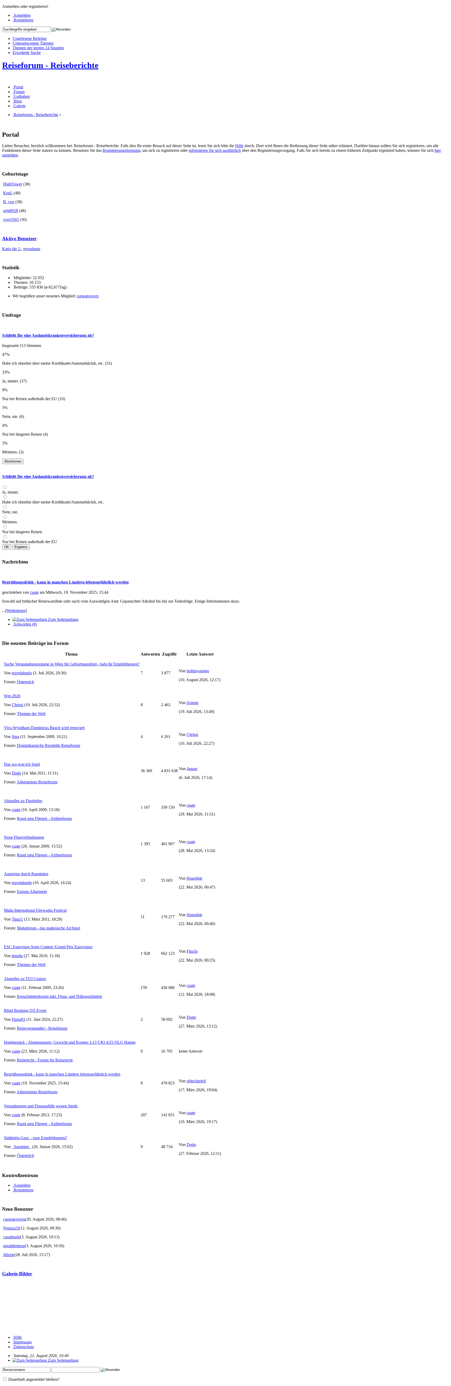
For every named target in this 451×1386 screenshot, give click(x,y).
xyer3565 (11, 219)
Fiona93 (18, 1019)
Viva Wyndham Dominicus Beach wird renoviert (44, 727)
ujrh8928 (10, 210)
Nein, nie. (10, 512)
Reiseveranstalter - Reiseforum (42, 1028)
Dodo (16, 773)
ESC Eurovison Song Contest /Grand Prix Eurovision (48, 947)
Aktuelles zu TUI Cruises (25, 978)
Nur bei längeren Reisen (22, 532)
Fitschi (192, 951)
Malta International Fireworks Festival (35, 910)
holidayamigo (198, 671)
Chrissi (17, 705)
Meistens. (10, 522)
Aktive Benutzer (19, 238)
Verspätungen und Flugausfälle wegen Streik (41, 1106)
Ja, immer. (10, 492)
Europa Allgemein (32, 891)
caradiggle (11, 1237)
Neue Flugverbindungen (24, 837)
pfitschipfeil (196, 1081)
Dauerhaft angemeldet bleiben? (33, 1379)
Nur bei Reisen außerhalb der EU (29, 541)
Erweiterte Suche (27, 52)
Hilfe (239, 145)
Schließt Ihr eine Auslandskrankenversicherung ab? (48, 335)
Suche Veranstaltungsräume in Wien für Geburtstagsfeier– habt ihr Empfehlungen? (72, 664)
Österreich (25, 682)
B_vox (8, 202)
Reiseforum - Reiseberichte (50, 65)
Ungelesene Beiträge (30, 38)
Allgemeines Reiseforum (37, 782)
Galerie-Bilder (17, 1273)
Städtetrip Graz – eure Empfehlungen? (35, 1138)
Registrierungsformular (121, 150)
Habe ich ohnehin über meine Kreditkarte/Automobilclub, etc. (53, 502)
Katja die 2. (11, 249)
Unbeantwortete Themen (33, 43)
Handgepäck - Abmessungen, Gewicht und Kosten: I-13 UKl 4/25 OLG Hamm (69, 1042)
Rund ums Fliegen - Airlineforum (44, 818)
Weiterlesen (16, 610)
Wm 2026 (12, 696)
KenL (8, 193)
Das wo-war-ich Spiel (22, 764)
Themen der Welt (31, 713)
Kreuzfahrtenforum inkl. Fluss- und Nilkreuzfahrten (59, 996)
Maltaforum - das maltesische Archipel (48, 928)
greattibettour (14, 1246)
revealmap (31, 249)
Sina (15, 736)
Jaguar (192, 768)
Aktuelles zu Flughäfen (23, 801)
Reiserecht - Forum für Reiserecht (45, 1060)
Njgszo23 (11, 1228)
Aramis (192, 702)
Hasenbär (194, 878)
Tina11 (17, 919)
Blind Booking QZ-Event (25, 1010)
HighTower (12, 184)
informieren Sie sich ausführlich (215, 150)
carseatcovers (88, 296)
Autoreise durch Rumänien (26, 874)
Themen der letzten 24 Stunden (38, 48)
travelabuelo (22, 673)
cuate (34, 592)
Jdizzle (8, 1254)
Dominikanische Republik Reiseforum (48, 745)
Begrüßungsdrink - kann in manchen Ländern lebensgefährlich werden (65, 582)
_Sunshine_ (21, 1146)
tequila (17, 955)
